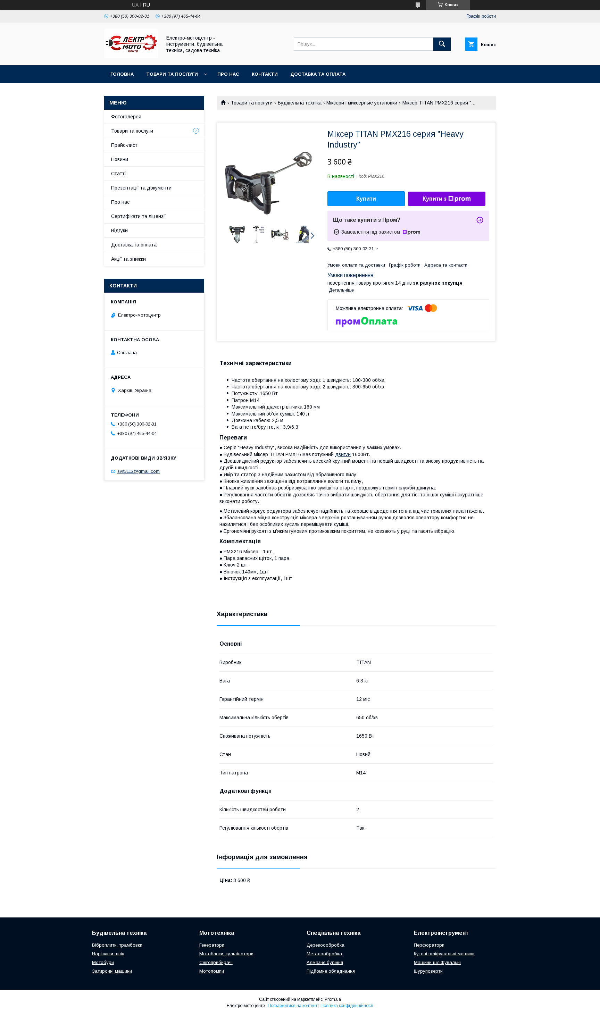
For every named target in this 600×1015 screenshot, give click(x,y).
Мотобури (103, 962)
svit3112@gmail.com (138, 471)
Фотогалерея (126, 116)
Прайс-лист (124, 145)
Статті (118, 173)
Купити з (435, 199)
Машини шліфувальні (437, 962)
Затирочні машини (112, 971)
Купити (366, 199)
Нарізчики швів (108, 953)
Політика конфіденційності (346, 1005)
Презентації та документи (141, 188)
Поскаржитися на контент (292, 1005)
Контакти (265, 74)
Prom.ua (333, 999)
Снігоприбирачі (216, 962)
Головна (122, 74)
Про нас (228, 74)
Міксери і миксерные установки (361, 103)
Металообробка (324, 953)
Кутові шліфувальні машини (444, 953)
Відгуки (119, 230)
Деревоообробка (325, 945)
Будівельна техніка (300, 103)
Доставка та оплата (317, 74)
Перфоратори (429, 945)
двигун (343, 454)
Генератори (211, 945)
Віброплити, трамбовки (117, 945)
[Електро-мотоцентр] (131, 56)
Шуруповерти (428, 971)
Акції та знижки (128, 259)
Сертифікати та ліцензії (138, 216)
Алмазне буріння (325, 962)
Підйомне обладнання (331, 971)
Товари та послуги (172, 74)
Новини (119, 159)
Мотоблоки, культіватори (226, 953)
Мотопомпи (211, 971)
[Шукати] (442, 44)
